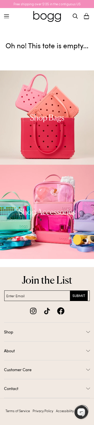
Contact (11, 388)
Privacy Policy (43, 411)
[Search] (75, 16)
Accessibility (65, 411)
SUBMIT (78, 295)
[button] (86, 16)
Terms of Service (18, 411)
